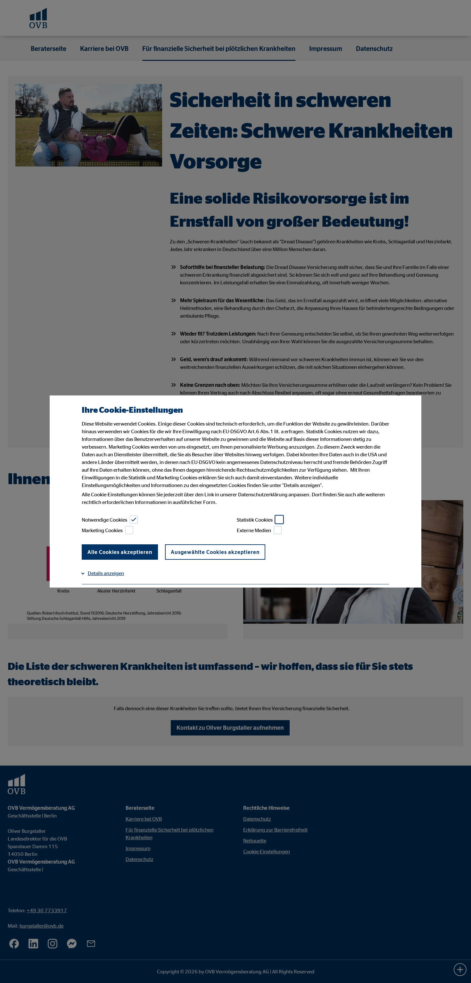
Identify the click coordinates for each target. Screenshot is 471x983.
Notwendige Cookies (104, 520)
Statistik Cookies (255, 520)
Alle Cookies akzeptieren (119, 552)
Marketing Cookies (102, 530)
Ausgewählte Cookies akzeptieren (215, 552)
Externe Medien (254, 530)
